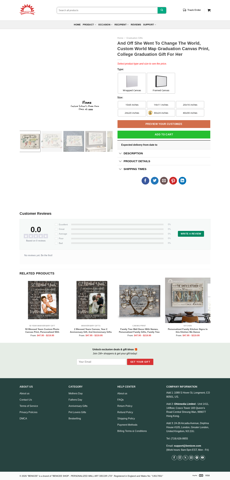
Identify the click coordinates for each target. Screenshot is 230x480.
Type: (120, 69)
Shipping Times (135, 169)
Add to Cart (164, 134)
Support (148, 24)
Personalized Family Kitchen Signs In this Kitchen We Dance (188, 330)
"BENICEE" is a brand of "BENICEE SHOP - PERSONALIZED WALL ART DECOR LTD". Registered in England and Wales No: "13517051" (95, 476)
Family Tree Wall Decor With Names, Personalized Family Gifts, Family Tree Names (139, 330)
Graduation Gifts (134, 38)
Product (88, 24)
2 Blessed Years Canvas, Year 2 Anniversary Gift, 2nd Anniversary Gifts (91, 330)
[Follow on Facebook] (174, 457)
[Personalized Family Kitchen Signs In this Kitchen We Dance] (187, 300)
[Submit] (162, 10)
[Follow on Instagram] (179, 457)
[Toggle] (120, 153)
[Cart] (209, 10)
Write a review (191, 233)
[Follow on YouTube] (202, 457)
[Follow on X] (185, 457)
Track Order (194, 10)
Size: (120, 97)
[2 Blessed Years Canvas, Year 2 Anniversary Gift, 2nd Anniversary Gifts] (90, 300)
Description (133, 153)
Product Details (137, 161)
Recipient (120, 24)
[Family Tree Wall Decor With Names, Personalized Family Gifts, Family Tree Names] (139, 300)
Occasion (104, 24)
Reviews (136, 24)
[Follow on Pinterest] (196, 457)
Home (77, 24)
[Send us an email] (191, 457)
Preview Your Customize (164, 124)
